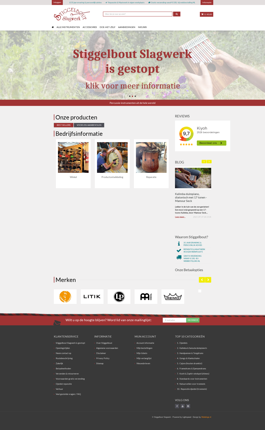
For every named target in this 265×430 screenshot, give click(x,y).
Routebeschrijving (64, 359)
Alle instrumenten (68, 27)
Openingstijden (63, 348)
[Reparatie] (151, 157)
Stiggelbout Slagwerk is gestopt (70, 343)
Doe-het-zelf (107, 27)
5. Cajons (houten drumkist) (189, 364)
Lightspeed (186, 418)
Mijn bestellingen (144, 348)
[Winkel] (73, 157)
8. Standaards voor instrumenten (192, 379)
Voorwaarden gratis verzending (70, 379)
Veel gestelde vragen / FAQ (68, 394)
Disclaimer (101, 353)
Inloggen (57, 2)
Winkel (73, 177)
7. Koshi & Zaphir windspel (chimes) (193, 374)
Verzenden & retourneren (67, 374)
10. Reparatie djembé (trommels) (192, 389)
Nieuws (142, 27)
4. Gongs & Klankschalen (188, 359)
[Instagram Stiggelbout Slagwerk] (188, 407)
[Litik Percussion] (92, 297)
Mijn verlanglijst (144, 359)
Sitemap (100, 364)
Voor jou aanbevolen (89, 125)
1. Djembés (182, 343)
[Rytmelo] (199, 291)
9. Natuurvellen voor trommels (191, 384)
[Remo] (172, 297)
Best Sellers (64, 125)
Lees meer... (180, 217)
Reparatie (151, 177)
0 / (208, 14)
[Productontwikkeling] (112, 157)
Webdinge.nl (206, 418)
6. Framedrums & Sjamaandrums (191, 369)
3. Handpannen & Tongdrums (190, 353)
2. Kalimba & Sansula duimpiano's (192, 348)
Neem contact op (63, 353)
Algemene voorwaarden (107, 348)
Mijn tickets (142, 353)
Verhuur (59, 389)
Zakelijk (59, 364)
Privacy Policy (102, 359)
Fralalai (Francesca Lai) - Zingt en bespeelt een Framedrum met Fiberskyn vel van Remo (191, 199)
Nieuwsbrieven (143, 364)
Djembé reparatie (64, 384)
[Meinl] (145, 297)
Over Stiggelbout (104, 343)
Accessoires (90, 27)
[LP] (119, 297)
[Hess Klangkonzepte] (65, 297)
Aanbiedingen (126, 27)
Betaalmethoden (63, 369)
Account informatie (145, 343)
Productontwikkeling (112, 177)
